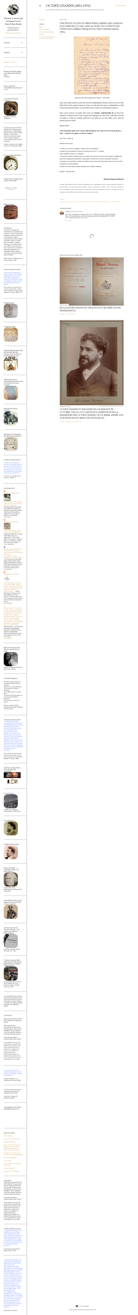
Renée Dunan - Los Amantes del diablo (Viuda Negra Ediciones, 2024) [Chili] (13, 623)
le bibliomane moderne (11, 574)
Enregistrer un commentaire (73, 421)
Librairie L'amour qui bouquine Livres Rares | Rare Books (13, 21)
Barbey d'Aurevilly (9, 1142)
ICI (118, 108)
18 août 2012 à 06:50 (76, 211)
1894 (40, 27)
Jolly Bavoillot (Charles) (46, 32)
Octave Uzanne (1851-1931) (68, 5)
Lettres (41, 34)
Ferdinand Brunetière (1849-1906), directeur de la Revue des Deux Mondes (13, 503)
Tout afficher (8, 638)
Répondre (68, 220)
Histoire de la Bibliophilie (12, 493)
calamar (68, 211)
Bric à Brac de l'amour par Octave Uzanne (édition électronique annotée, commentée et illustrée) (12, 1147)
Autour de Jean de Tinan (12, 1139)
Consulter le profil (13, 33)
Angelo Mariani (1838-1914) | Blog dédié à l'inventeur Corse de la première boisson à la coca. (13, 551)
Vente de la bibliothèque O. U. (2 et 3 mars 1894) (48, 37)
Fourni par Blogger (84, 1306)
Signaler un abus (10, 62)
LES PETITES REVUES (11, 522)
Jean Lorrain (8, 1160)
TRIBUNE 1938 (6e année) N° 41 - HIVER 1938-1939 (12, 531)
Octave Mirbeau (9, 1168)
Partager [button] (42, 19)
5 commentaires (70, 314)
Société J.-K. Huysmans (11, 1171)
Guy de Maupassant (10, 1157)
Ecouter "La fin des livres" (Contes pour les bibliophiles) (13, 1153)
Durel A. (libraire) (44, 29)
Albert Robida (8, 1136)
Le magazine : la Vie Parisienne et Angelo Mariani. (13, 556)
